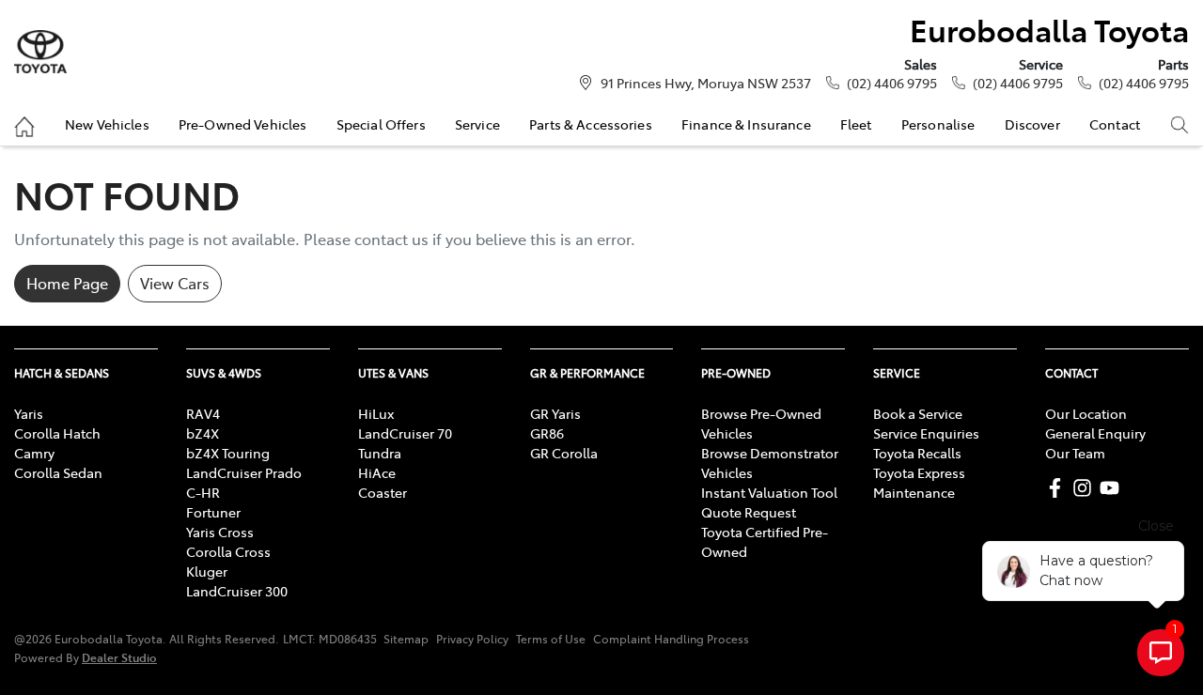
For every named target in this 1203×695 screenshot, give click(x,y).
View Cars (175, 282)
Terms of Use (551, 638)
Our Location (1086, 413)
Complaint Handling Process (671, 638)
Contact (1114, 124)
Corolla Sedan (58, 472)
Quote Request (748, 511)
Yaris (28, 413)
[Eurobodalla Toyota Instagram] (1086, 488)
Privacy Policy (472, 638)
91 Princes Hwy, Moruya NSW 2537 (706, 82)
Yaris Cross (220, 531)
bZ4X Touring (228, 452)
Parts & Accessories (590, 124)
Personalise (938, 124)
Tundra (379, 452)
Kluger (206, 571)
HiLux (376, 413)
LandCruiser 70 (405, 433)
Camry (34, 452)
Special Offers (381, 124)
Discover (1032, 124)
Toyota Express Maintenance (919, 482)
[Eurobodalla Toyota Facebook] (1058, 488)
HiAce (377, 472)
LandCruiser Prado (244, 472)
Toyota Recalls (917, 452)
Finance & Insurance (746, 124)
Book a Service (917, 413)
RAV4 (203, 413)
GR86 (547, 433)
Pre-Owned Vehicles (243, 124)
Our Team (1075, 452)
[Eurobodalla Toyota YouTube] (1113, 488)
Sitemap (406, 638)
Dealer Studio (119, 657)
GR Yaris (555, 413)
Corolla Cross (228, 551)
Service (477, 124)
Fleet (856, 124)
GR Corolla (564, 452)
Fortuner (213, 511)
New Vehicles (107, 124)
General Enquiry (1095, 433)
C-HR (203, 492)
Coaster (382, 492)
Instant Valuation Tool (769, 492)
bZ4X (202, 433)
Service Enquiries (926, 433)
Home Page (67, 282)
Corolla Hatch (57, 433)
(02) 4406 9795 (892, 82)
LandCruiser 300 (237, 590)
